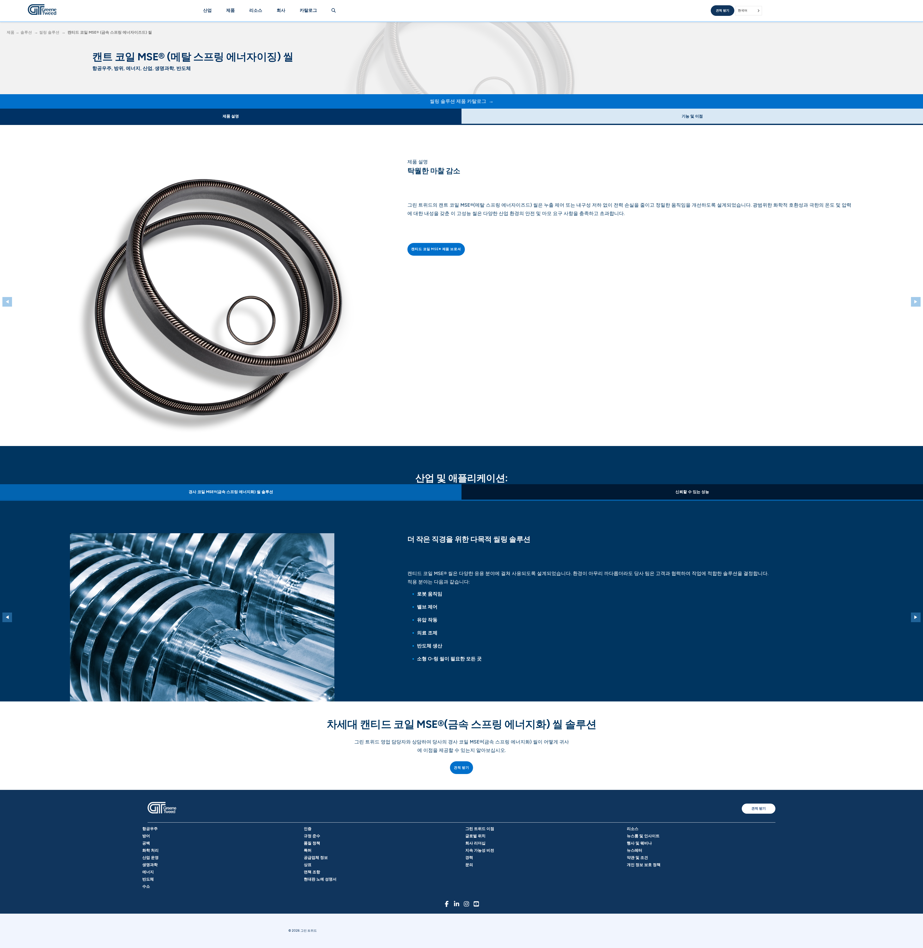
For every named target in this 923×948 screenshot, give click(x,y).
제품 (230, 10)
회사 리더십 (475, 843)
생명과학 (150, 864)
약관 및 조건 (637, 857)
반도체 (148, 879)
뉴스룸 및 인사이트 (643, 836)
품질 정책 (312, 843)
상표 (308, 864)
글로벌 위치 (475, 836)
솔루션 (26, 32)
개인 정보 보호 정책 (644, 864)
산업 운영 (150, 857)
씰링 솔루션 (49, 32)
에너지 (148, 872)
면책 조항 (312, 872)
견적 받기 (722, 10)
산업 (207, 10)
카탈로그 (308, 10)
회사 (281, 10)
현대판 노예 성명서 (320, 879)
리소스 (255, 10)
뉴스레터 (634, 850)
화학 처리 (150, 850)
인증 (308, 828)
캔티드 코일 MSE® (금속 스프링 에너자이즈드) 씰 (110, 32)
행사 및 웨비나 (639, 843)
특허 (308, 850)
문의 (469, 864)
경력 (469, 857)
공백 (146, 843)
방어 (146, 836)
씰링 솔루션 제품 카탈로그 (458, 101)
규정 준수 (312, 836)
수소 (146, 886)
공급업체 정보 (316, 857)
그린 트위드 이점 (479, 828)
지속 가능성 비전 (479, 850)
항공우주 (150, 828)
